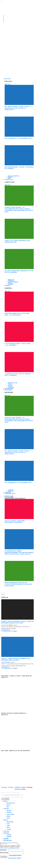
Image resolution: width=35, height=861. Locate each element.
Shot (10, 386)
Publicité (18, 787)
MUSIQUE (8, 390)
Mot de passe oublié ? (14, 858)
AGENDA (5, 838)
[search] (18, 844)
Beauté (11, 279)
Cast (10, 384)
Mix (8, 806)
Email (3, 796)
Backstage (12, 383)
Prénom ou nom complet (9, 791)
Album (3, 630)
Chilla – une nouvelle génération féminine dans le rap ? (15, 659)
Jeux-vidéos (13, 282)
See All (8, 84)
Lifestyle (9, 179)
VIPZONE (3, 625)
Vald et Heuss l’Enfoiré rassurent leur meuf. (14, 521)
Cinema (11, 281)
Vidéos (7, 285)
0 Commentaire (6, 631)
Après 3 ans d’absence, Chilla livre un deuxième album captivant (17, 622)
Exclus (8, 79)
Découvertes (13, 176)
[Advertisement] (17, 47)
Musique (7, 630)
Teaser (9, 829)
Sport (10, 284)
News (10, 177)
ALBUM (10, 490)
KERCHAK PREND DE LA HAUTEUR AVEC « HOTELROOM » (17, 314)
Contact (11, 787)
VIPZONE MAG (10, 493)
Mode (10, 283)
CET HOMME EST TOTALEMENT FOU (18, 138)
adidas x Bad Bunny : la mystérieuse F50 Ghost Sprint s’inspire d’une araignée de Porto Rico (19, 210)
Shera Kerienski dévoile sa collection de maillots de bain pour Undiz (18, 584)
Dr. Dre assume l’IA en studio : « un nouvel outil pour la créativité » (18, 108)
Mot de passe (4, 852)
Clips (10, 385)
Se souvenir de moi (15, 855)
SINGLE (9, 836)
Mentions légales (20, 789)
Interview (6, 831)
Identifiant (3, 850)
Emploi (23, 787)
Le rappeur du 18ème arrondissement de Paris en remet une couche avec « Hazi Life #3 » (19, 552)
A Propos (4, 787)
